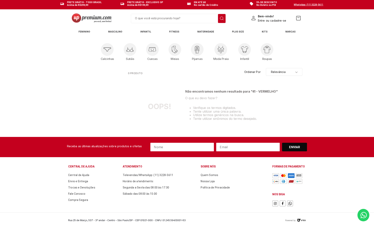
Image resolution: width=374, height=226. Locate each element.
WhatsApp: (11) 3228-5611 (308, 4)
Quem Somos (209, 175)
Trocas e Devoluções (81, 187)
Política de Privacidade (215, 187)
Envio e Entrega (78, 181)
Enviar (294, 147)
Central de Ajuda (78, 175)
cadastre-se (278, 20)
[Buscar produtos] (222, 18)
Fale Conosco (76, 193)
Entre (261, 20)
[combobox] (178, 18)
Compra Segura (78, 199)
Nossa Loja (208, 181)
